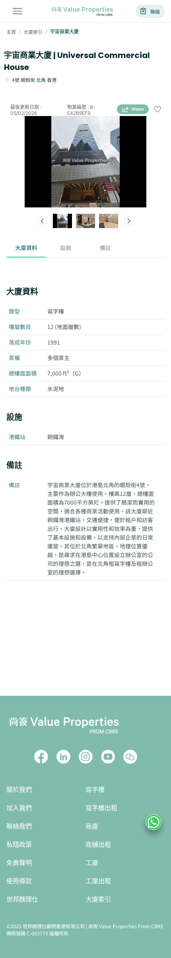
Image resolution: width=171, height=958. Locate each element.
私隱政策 (19, 844)
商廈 (92, 826)
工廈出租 (98, 881)
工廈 (92, 862)
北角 (41, 79)
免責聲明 (19, 862)
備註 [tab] (105, 248)
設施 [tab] (65, 248)
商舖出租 (98, 844)
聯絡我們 (19, 826)
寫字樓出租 (101, 808)
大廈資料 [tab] (26, 248)
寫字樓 (95, 789)
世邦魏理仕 (22, 899)
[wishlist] (157, 110)
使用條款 (19, 881)
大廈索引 (98, 899)
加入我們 (19, 808)
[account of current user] (17, 11)
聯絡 (155, 11)
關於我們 (19, 789)
